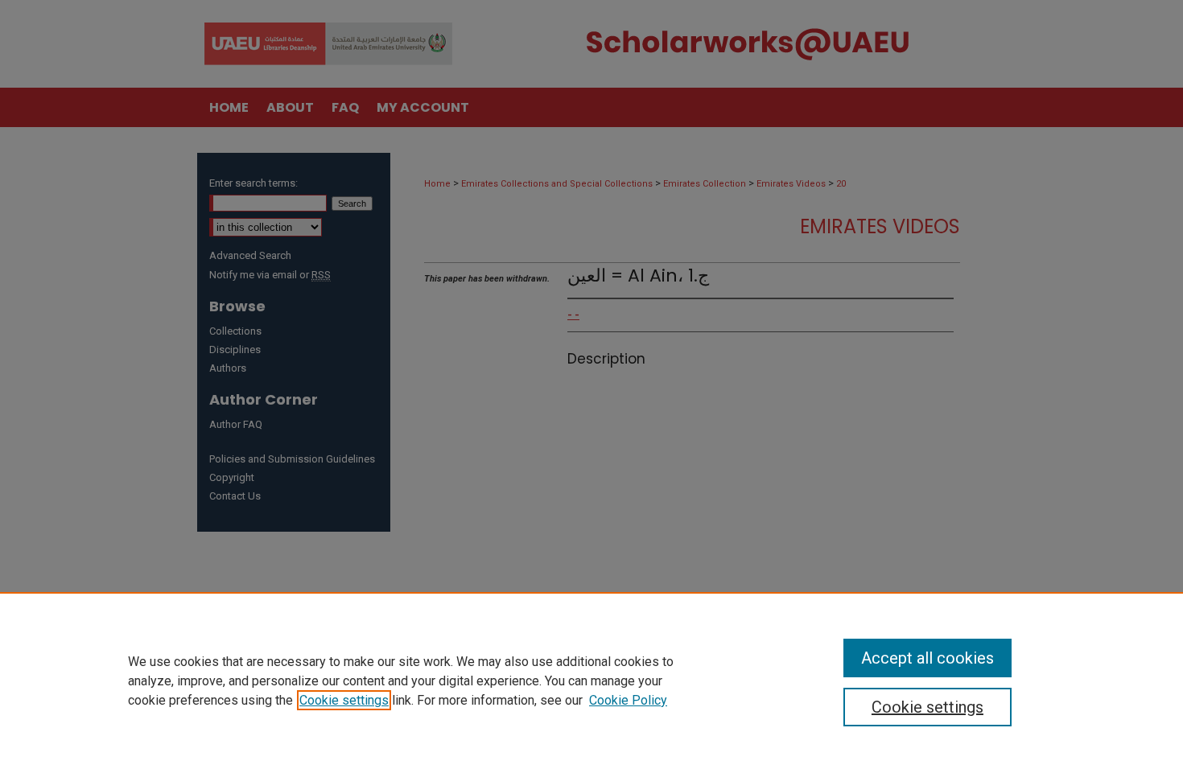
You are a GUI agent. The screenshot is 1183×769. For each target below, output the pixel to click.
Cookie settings (344, 700)
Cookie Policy (628, 700)
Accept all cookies (927, 658)
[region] (591, 680)
